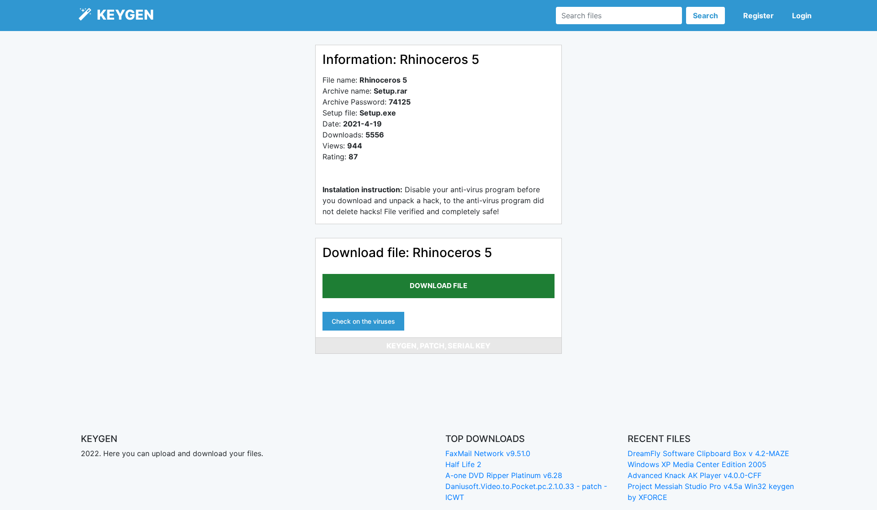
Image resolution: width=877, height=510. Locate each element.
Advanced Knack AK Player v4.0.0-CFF (694, 475)
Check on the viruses (363, 321)
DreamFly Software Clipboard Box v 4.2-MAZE (708, 453)
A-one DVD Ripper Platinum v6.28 (503, 475)
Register (758, 15)
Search (705, 15)
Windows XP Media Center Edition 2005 (697, 464)
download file (438, 285)
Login (802, 15)
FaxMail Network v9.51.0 (487, 453)
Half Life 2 (463, 464)
